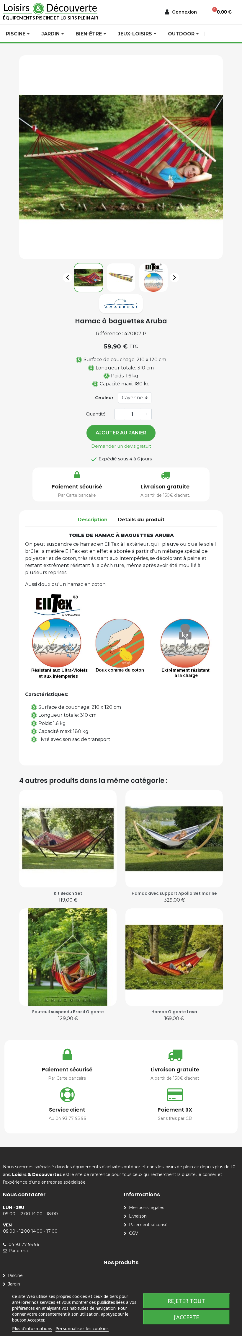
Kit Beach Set (68, 893)
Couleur (104, 397)
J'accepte (186, 1317)
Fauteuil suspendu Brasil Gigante (68, 1012)
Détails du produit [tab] (141, 519)
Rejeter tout (186, 1300)
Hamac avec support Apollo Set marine (174, 893)
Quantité (96, 414)
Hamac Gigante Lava (174, 1012)
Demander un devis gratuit (121, 446)
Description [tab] (92, 519)
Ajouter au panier (121, 433)
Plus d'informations (32, 1328)
